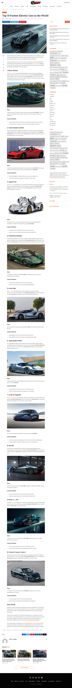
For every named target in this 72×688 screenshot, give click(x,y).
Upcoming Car (52, 125)
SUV (50, 118)
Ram (64, 81)
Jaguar (58, 75)
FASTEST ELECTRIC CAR (56, 69)
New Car (17, 6)
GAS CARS (51, 72)
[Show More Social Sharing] (28, 22)
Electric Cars (55, 65)
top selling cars (53, 121)
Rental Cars (52, 114)
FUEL (65, 69)
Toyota (64, 85)
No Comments (34, 18)
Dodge (51, 62)
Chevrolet (53, 60)
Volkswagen (52, 87)
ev (66, 67)
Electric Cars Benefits (54, 67)
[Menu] (2, 2)
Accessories (52, 6)
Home (11, 6)
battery (66, 55)
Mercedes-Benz (64, 76)
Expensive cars (52, 103)
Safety (60, 83)
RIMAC (68, 81)
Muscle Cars (52, 109)
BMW (52, 58)
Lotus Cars (9, 630)
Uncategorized (52, 123)
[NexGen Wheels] (36, 2)
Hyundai (52, 75)
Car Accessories (62, 58)
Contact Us (59, 6)
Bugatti (56, 58)
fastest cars (52, 105)
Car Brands (45, 6)
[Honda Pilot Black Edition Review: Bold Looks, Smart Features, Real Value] (9, 654)
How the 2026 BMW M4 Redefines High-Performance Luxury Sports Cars (39, 660)
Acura (59, 53)
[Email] (3, 70)
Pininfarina (23, 630)
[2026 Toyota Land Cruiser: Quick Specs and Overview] (24, 654)
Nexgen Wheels (35, 63)
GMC (60, 72)
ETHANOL (51, 101)
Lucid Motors (14, 630)
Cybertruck (64, 60)
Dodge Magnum (56, 62)
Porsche (28, 630)
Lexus (64, 74)
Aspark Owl (11, 184)
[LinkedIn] (3, 64)
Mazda (58, 76)
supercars (52, 116)
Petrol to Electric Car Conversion (56, 81)
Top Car (39, 6)
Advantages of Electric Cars (55, 55)
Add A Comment (24, 667)
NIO (19, 630)
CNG (27, 6)
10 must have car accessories (56, 51)
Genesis (56, 72)
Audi (63, 55)
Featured (51, 107)
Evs (50, 69)
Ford (62, 70)
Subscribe (66, 2)
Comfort (59, 60)
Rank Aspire (40, 684)
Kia (61, 74)
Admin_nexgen (8, 18)
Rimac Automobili (34, 630)
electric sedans (62, 67)
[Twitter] (3, 61)
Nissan (57, 79)
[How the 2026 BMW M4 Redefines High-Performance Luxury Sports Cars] (40, 654)
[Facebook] (3, 59)
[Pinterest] (3, 67)
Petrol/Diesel (33, 6)
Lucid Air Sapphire (13, 397)
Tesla (41, 630)
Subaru (63, 83)
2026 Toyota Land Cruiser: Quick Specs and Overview (23, 660)
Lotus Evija (11, 291)
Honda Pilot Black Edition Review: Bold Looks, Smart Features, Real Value (8, 660)
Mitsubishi (52, 79)
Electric (22, 6)
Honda (65, 72)
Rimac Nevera (12, 73)
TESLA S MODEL (58, 85)
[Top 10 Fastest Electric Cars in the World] (24, 38)
